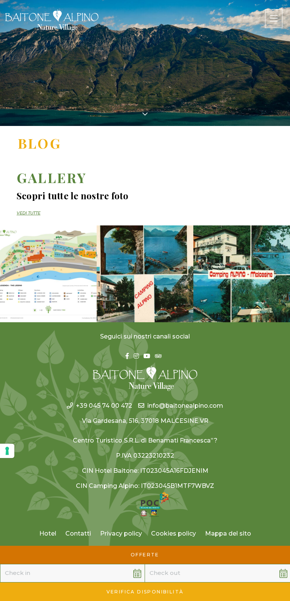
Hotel (47, 533)
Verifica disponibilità (145, 592)
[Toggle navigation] (273, 18)
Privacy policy (121, 533)
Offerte (145, 555)
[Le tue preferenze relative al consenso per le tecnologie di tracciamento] (7, 451)
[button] (63, 573)
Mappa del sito (228, 533)
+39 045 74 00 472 (104, 405)
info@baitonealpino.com (185, 405)
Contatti (78, 533)
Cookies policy (173, 533)
